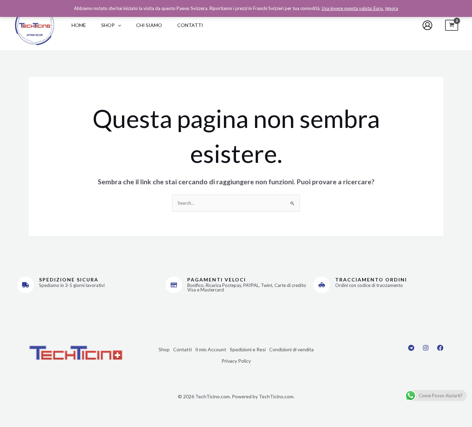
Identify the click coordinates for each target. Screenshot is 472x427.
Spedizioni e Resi (248, 349)
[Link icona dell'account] (427, 25)
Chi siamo (149, 25)
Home (79, 25)
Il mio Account (210, 349)
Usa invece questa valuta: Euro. (353, 8)
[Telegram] (411, 348)
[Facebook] (440, 348)
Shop (108, 25)
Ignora (391, 8)
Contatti (190, 25)
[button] (118, 25)
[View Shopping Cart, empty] (451, 25)
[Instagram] (426, 348)
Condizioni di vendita (291, 349)
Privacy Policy (236, 361)
